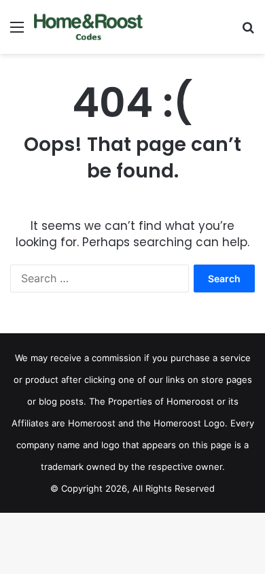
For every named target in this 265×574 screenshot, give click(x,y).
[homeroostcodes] (88, 27)
